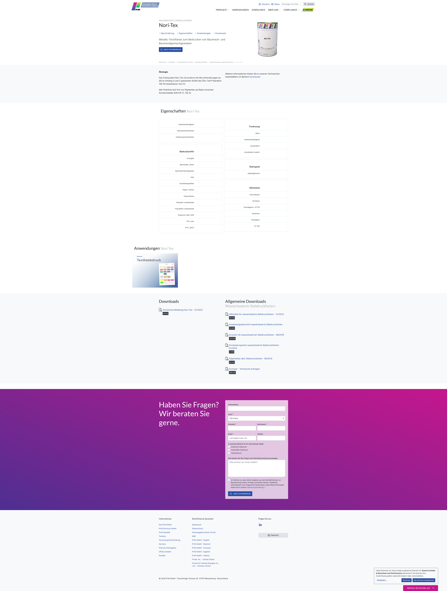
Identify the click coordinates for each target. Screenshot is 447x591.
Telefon (260, 434)
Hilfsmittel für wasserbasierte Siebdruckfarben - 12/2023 (256, 314)
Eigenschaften (185, 33)
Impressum (196, 525)
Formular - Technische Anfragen (244, 369)
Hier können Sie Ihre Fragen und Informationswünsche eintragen (253, 458)
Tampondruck (236, 453)
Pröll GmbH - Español (201, 552)
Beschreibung (167, 33)
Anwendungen (203, 33)
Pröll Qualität (164, 532)
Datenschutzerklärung (255, 487)
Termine (162, 536)
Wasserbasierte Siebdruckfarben (222, 62)
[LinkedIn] (260, 525)
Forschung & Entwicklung (169, 540)
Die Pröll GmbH (165, 525)
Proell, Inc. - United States (203, 559)
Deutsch (266, 4)
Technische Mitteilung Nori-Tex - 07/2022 (183, 310)
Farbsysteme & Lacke (185, 62)
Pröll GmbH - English (200, 540)
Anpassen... (382, 580)
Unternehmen (233, 405)
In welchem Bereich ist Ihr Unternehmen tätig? (246, 444)
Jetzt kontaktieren (172, 49)
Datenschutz (197, 528)
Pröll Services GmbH (167, 528)
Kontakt (162, 555)
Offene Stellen (165, 552)
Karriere (162, 544)
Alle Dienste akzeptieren (424, 580)
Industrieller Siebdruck (239, 450)
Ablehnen (407, 580)
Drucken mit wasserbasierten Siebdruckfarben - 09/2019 (256, 335)
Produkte (171, 62)
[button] (222, 9)
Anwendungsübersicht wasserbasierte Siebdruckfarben (255, 324)
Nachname (262, 424)
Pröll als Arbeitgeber (167, 548)
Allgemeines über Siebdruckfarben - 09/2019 (250, 358)
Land (230, 414)
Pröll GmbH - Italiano (201, 555)
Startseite (162, 62)
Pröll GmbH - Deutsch (201, 544)
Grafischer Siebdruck (239, 447)
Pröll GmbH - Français (201, 548)
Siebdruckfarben (201, 62)
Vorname (232, 424)
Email (231, 434)
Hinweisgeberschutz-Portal (204, 532)
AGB (194, 536)
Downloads (220, 33)
